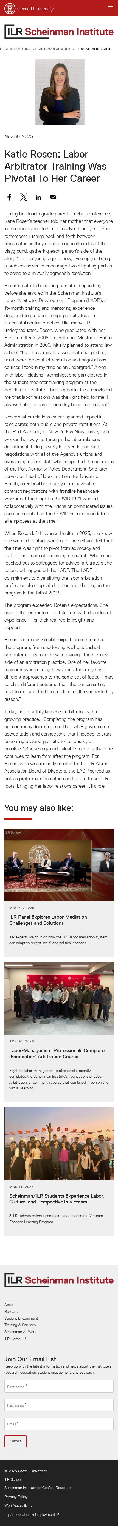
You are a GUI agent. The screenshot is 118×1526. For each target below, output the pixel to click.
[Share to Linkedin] (38, 197)
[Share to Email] (53, 197)
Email (11, 1424)
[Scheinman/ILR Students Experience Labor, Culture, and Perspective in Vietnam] (59, 1171)
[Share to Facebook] (9, 197)
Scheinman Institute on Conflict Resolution (38, 1487)
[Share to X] (24, 197)
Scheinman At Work (53, 48)
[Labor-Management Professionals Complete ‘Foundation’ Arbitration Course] (59, 1032)
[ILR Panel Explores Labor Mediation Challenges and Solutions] (59, 893)
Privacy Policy (16, 1496)
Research (11, 1311)
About (9, 1304)
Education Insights (94, 48)
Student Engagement (21, 1318)
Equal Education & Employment (29, 1514)
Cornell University (32, 1470)
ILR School (12, 1479)
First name (15, 1386)
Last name (15, 1405)
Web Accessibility (18, 1505)
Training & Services (20, 1324)
